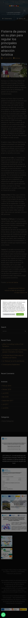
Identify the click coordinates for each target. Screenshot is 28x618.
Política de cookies (19, 311)
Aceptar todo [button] (20, 314)
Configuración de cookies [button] (9, 314)
